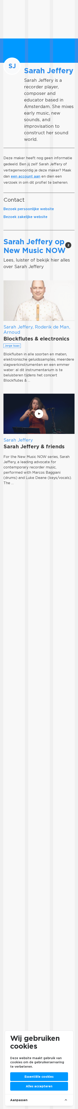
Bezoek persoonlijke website (28, 209)
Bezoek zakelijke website (25, 217)
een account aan (25, 176)
